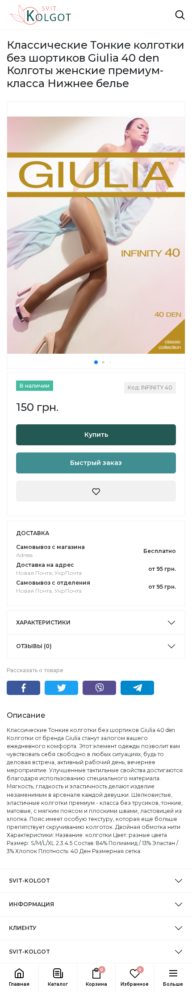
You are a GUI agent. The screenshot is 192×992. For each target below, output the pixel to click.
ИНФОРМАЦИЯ (31, 904)
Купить (96, 435)
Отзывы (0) (34, 646)
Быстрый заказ (96, 463)
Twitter (61, 688)
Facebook (23, 688)
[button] (57, 977)
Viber (99, 688)
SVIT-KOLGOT (29, 880)
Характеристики (43, 622)
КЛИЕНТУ (22, 928)
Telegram (137, 688)
